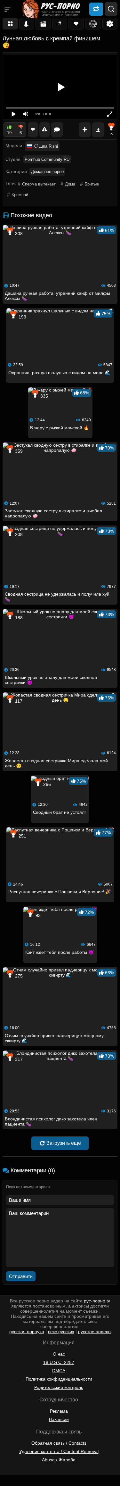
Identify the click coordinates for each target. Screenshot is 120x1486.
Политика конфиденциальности (59, 1379)
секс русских (61, 1331)
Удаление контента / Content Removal (59, 1451)
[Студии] (43, 23)
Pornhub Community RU (47, 159)
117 (18, 701)
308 (18, 233)
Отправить (21, 1276)
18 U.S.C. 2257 (58, 1362)
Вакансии (59, 1419)
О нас (59, 1354)
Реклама (59, 1411)
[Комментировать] (57, 129)
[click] (14, 1483)
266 (46, 784)
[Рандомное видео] (96, 9)
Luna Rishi (48, 146)
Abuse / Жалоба (59, 1459)
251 (21, 835)
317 (18, 1059)
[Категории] (10, 23)
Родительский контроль (58, 1387)
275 (18, 975)
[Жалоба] (44, 129)
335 (43, 396)
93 (37, 915)
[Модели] (27, 23)
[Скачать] (98, 130)
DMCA (58, 1370)
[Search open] (111, 9)
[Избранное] (76, 23)
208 (18, 534)
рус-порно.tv (97, 1300)
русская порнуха (26, 1331)
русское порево (94, 1331)
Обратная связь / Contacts (58, 1443)
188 (18, 617)
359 (18, 451)
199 (21, 316)
